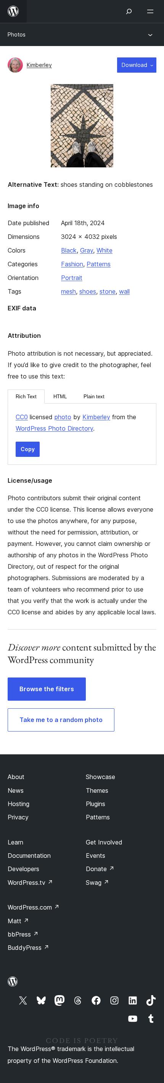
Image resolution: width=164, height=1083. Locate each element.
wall (124, 291)
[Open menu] (152, 11)
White (104, 250)
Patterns (99, 264)
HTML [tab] (60, 396)
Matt (18, 921)
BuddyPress (28, 947)
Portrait (71, 277)
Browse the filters (46, 689)
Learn (15, 842)
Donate (100, 869)
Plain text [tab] (94, 396)
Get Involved (104, 842)
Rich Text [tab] (26, 396)
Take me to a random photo (61, 720)
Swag (97, 882)
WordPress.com (33, 907)
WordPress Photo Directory (54, 428)
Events (95, 855)
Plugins (95, 804)
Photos (17, 34)
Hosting (18, 804)
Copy (28, 449)
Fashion (72, 264)
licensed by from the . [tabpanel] (76, 422)
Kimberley (39, 65)
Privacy (18, 817)
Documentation (29, 855)
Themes (97, 790)
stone (108, 291)
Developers (23, 869)
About (16, 777)
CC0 (22, 417)
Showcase (100, 777)
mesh (68, 291)
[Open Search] (129, 11)
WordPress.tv (30, 882)
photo (63, 417)
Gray (86, 250)
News (16, 790)
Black (69, 250)
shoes (87, 291)
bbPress (23, 934)
